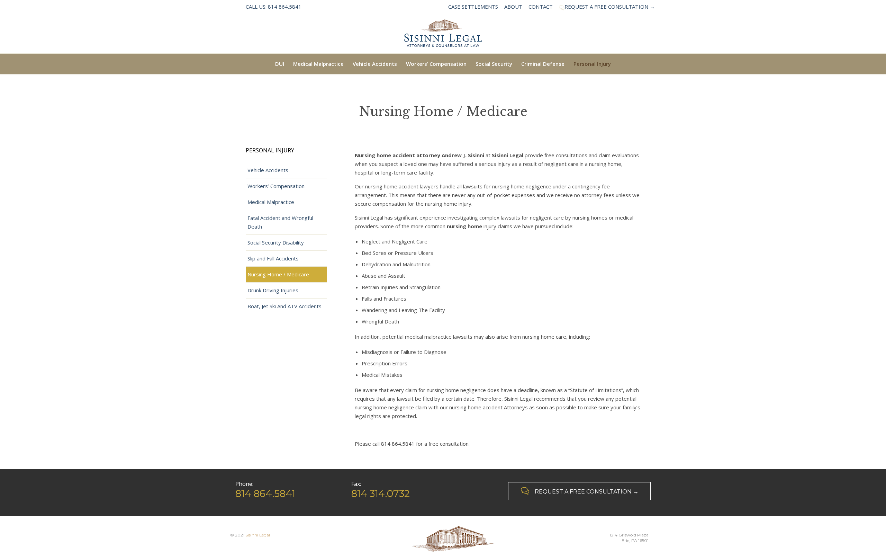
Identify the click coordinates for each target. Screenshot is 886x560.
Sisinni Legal (257, 534)
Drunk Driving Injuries (272, 290)
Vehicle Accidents (267, 170)
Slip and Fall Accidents (273, 258)
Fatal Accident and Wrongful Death (280, 222)
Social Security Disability (275, 242)
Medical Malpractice (270, 201)
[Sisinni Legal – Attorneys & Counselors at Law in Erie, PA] (443, 33)
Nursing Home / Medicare (278, 274)
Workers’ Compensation (276, 186)
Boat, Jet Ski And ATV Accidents (284, 306)
